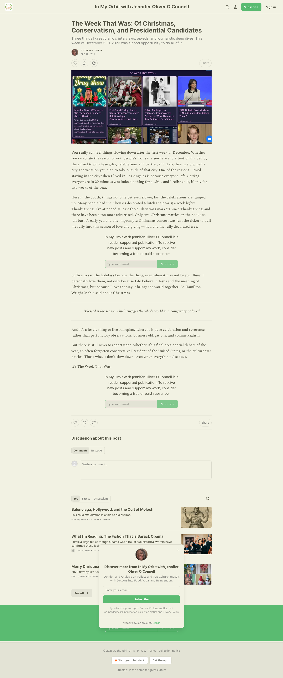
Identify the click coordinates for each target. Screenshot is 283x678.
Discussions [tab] (101, 498)
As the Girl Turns (91, 50)
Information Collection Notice (140, 612)
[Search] (227, 7)
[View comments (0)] (84, 63)
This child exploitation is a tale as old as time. (101, 515)
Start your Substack (131, 660)
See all (79, 593)
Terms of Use (160, 608)
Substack (122, 670)
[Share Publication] (235, 7)
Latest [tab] (86, 498)
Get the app (160, 660)
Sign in (271, 7)
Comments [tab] (80, 450)
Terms (152, 650)
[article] (141, 517)
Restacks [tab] (96, 450)
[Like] (75, 63)
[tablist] (88, 450)
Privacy (141, 650)
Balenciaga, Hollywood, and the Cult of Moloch (112, 509)
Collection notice (169, 650)
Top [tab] (76, 498)
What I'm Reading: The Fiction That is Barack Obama (117, 536)
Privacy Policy (170, 612)
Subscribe (251, 7)
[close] (178, 550)
